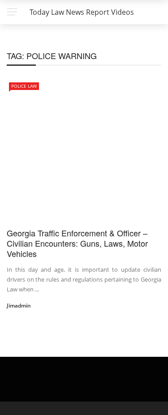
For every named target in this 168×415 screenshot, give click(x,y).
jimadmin (19, 305)
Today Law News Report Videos (82, 12)
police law (24, 86)
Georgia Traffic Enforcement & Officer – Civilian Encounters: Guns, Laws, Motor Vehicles (77, 243)
